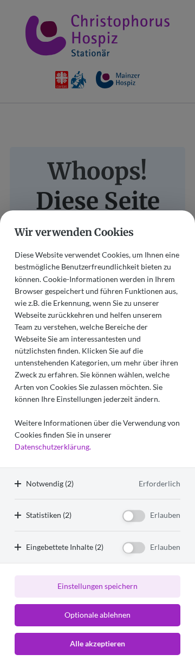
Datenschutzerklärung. (53, 446)
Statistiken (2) (49, 515)
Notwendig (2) (50, 483)
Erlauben (165, 515)
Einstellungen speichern (97, 586)
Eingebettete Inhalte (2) (64, 546)
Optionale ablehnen (97, 614)
